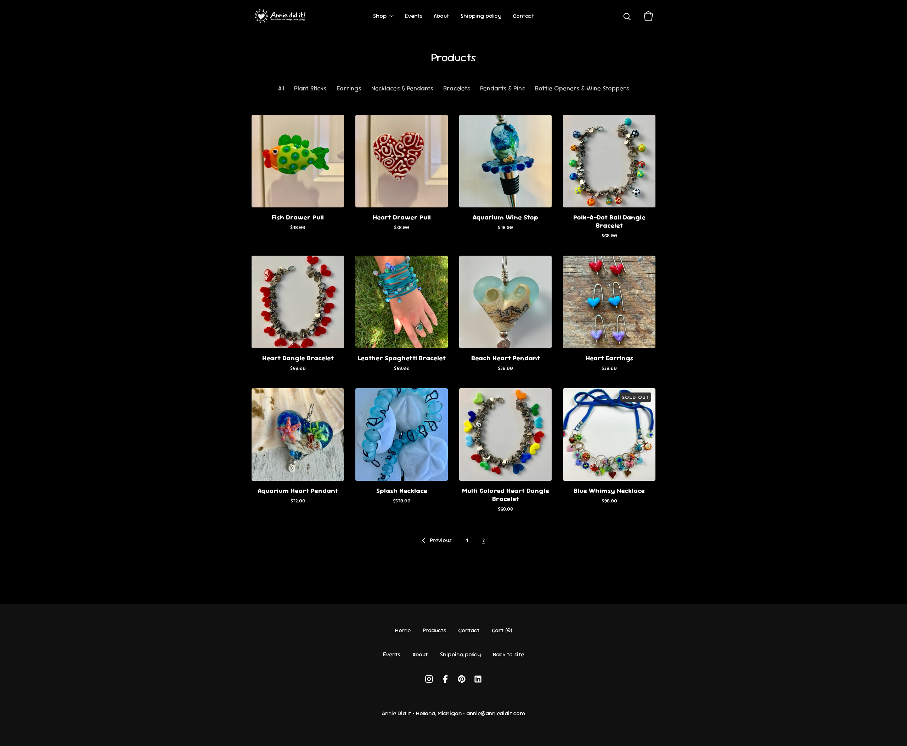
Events (413, 15)
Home (403, 630)
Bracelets (456, 88)
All (281, 88)
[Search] (627, 16)
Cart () (502, 630)
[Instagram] (429, 679)
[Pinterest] (461, 679)
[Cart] (648, 16)
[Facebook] (445, 679)
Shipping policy (481, 15)
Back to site (508, 654)
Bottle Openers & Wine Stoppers (582, 88)
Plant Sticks (310, 88)
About (441, 15)
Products (434, 630)
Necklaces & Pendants (402, 88)
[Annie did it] (281, 16)
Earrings (349, 88)
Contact (523, 15)
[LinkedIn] (478, 679)
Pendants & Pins (502, 88)
